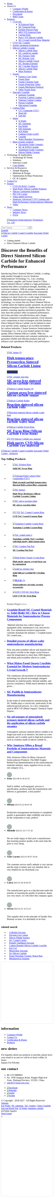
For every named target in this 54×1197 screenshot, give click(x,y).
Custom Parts (24, 35)
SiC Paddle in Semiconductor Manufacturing (24, 693)
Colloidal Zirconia (17, 932)
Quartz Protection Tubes (29, 84)
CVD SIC (17, 22)
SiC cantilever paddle (28, 53)
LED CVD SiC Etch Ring (24, 596)
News (9, 207)
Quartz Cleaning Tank (28, 82)
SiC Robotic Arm (26, 58)
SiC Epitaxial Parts (27, 27)
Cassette (22, 136)
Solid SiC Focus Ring (22, 468)
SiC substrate (17, 1105)
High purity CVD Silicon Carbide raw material (25, 444)
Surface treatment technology (26, 45)
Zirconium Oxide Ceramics (30, 144)
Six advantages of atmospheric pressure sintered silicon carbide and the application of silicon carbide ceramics (28, 721)
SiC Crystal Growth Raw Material (34, 40)
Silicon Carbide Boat (27, 50)
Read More (12, 372)
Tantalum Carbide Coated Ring (27, 527)
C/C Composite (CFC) (28, 110)
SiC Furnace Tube (26, 56)
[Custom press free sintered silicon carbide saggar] (20, 389)
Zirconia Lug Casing (18, 935)
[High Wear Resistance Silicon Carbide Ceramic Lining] (19, 490)
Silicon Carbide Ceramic (24, 48)
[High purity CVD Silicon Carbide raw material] (24, 439)
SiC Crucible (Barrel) (28, 66)
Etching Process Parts (28, 29)
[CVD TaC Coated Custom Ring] (28, 512)
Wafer (15, 118)
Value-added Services (22, 196)
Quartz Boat (24, 79)
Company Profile (20, 9)
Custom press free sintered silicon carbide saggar (26, 394)
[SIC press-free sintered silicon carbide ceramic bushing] (18, 377)
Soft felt (22, 116)
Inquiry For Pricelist (10, 1062)
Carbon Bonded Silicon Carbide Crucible (28, 945)
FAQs (15, 215)
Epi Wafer (5, 1105)
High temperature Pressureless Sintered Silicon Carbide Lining (24, 362)
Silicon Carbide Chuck (28, 61)
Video (15, 204)
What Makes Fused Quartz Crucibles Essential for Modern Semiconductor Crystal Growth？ (29, 666)
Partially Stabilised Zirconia (21, 943)
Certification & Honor (23, 11)
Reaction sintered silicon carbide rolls (25, 406)
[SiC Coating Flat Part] (23, 546)
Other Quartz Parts (26, 89)
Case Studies (18, 165)
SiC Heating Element (28, 63)
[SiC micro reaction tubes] (25, 501)
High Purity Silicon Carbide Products (30, 189)
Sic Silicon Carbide (18, 953)
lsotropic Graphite (26, 95)
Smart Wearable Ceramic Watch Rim (25, 956)
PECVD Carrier (20, 194)
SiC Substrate (24, 123)
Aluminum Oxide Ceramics (30, 149)
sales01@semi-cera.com (18, 1083)
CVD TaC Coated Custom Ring (27, 516)
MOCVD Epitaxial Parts (29, 32)
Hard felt (22, 113)
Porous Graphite (25, 102)
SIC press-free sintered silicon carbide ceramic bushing (24, 383)
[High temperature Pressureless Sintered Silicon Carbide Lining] (14, 352)
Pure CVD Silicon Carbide (30, 37)
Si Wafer (22, 121)
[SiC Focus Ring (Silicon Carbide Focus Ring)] (20, 427)
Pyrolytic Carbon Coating (30, 97)
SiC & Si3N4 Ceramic (28, 147)
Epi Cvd (13, 948)
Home (10, 3)
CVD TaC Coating (21, 42)
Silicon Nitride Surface (19, 937)
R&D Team (18, 16)
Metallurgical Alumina (19, 958)
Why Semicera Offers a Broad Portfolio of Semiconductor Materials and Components (29, 748)
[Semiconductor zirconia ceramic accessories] (19, 580)
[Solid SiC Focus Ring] (22, 464)
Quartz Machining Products (30, 87)
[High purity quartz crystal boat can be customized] (28, 557)
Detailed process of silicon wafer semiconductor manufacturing (25, 642)
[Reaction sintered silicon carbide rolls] (18, 400)
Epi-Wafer (23, 126)
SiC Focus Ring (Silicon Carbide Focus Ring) (24, 432)
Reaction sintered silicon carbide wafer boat (25, 420)
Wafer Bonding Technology (31, 139)
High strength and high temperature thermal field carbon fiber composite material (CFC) (30, 485)
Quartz (16, 74)
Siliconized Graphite (27, 105)
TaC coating (30, 1105)
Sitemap (4, 1103)
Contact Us (12, 181)
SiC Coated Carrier (17, 940)
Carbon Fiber (19, 108)
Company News (20, 209)
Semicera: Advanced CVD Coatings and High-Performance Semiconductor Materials (33, 200)
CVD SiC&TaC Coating (24, 186)
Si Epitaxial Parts (26, 24)
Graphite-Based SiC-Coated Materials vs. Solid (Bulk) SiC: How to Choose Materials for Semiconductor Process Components (29, 614)
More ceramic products (23, 142)
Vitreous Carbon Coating (29, 100)
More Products (25, 71)
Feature (10, 183)
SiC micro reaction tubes (24, 505)
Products (11, 19)
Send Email (6, 1113)
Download (17, 14)
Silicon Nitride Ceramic (29, 152)
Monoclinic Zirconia (18, 951)
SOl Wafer (23, 131)
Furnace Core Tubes (27, 76)
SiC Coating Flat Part (23, 550)
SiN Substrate (24, 129)
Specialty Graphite (21, 92)
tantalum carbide (35, 1108)
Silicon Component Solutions (26, 191)
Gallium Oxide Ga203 (28, 134)
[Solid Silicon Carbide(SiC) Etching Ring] (23, 569)
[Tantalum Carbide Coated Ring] (28, 524)
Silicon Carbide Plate (28, 69)
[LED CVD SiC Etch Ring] (26, 592)
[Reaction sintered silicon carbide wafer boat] (27, 415)
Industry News (19, 212)
